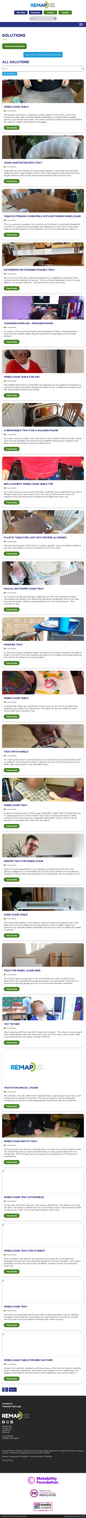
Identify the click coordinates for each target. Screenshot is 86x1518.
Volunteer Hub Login (11, 1406)
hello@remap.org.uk (10, 1438)
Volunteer (35, 12)
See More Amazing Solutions (43, 54)
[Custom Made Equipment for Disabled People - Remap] (43, 5)
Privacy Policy (7, 1460)
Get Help (21, 12)
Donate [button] (65, 12)
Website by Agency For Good (74, 1516)
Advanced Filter (10, 74)
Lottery (50, 12)
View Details (11, 127)
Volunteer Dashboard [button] (14, 46)
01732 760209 (7, 1436)
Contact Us (7, 1403)
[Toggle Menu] (81, 24)
